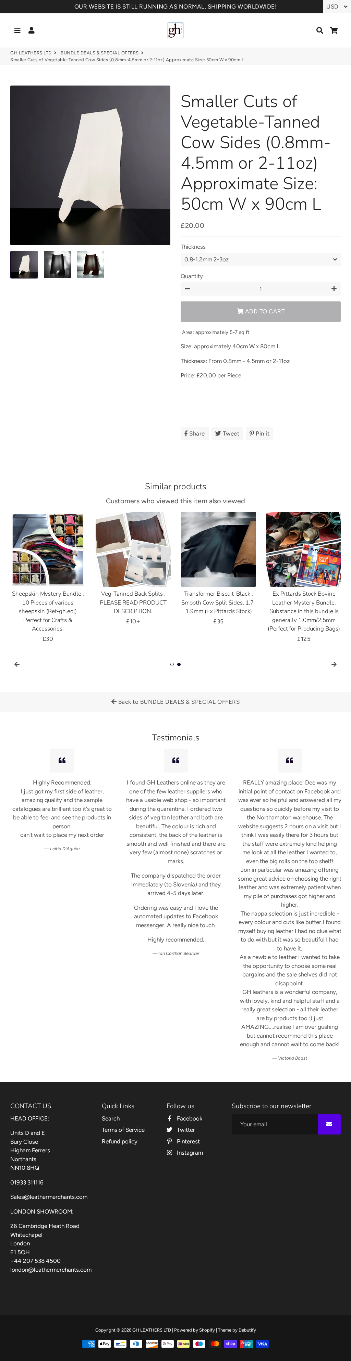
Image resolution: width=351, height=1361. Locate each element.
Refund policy (119, 1141)
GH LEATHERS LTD (31, 52)
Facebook (189, 1118)
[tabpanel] (47, 577)
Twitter (185, 1129)
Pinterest (187, 1141)
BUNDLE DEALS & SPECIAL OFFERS (100, 52)
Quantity (192, 276)
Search (111, 1118)
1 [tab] (172, 664)
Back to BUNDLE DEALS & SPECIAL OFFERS (178, 701)
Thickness (193, 246)
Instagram (189, 1152)
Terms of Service (123, 1129)
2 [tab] (179, 664)
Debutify (247, 1330)
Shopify (207, 1330)
